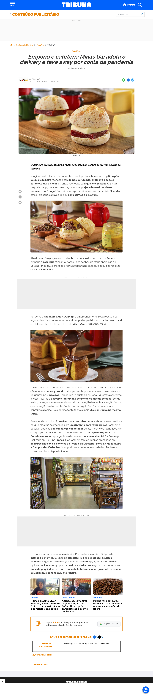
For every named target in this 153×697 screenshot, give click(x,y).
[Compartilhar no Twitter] (132, 80)
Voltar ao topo (41, 664)
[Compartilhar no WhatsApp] (123, 80)
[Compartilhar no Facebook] (128, 80)
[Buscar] (142, 14)
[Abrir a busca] (140, 5)
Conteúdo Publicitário (35, 14)
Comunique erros (43, 655)
